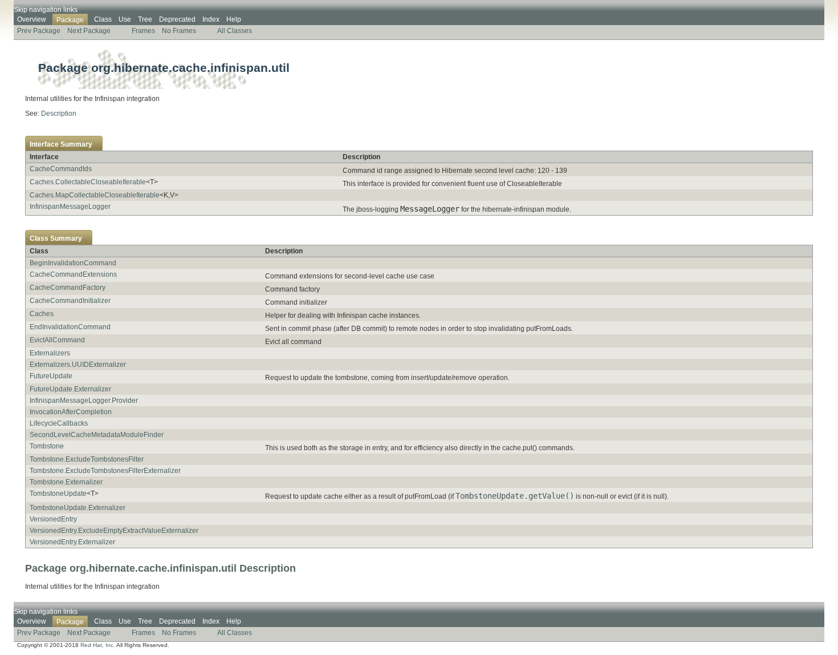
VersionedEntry (53, 519)
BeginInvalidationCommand (73, 263)
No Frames (179, 31)
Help (233, 19)
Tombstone (47, 446)
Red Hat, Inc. (97, 645)
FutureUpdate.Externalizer (70, 389)
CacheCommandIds (61, 169)
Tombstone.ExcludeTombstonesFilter (87, 459)
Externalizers (50, 353)
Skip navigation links (46, 10)
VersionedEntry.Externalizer (72, 542)
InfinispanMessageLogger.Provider (84, 401)
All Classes (234, 31)
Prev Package (38, 31)
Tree (145, 19)
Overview (31, 19)
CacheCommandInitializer (70, 301)
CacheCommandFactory (67, 288)
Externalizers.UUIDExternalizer (78, 365)
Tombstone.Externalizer (66, 482)
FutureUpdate (51, 376)
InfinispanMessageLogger (70, 207)
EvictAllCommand (57, 340)
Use (125, 19)
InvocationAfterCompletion (71, 412)
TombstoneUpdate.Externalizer (77, 508)
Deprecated (177, 19)
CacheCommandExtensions (73, 274)
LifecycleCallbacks (59, 423)
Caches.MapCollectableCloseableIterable (95, 195)
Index (210, 19)
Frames (143, 31)
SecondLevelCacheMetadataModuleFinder (97, 435)
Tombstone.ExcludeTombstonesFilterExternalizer (105, 471)
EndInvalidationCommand (70, 327)
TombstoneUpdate (58, 494)
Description (58, 114)
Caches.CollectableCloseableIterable (88, 182)
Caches (42, 314)
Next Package (89, 31)
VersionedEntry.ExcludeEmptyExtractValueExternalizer (114, 531)
